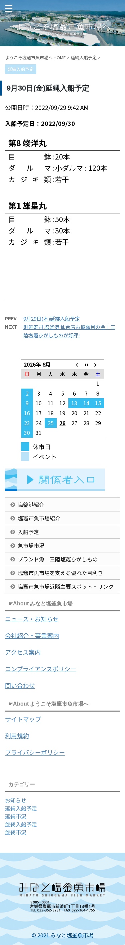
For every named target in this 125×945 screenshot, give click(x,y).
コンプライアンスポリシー (40, 668)
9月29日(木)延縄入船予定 (51, 318)
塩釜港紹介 (31, 504)
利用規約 (17, 735)
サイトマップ (23, 719)
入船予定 (28, 532)
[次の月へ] (98, 364)
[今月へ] (86, 364)
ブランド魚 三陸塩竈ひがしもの (58, 559)
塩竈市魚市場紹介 (39, 518)
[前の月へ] (74, 364)
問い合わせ (20, 685)
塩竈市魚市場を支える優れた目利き (60, 573)
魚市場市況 (31, 545)
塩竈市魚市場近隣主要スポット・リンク (66, 586)
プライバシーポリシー (35, 752)
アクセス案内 (23, 652)
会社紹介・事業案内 (32, 635)
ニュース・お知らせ (32, 618)
